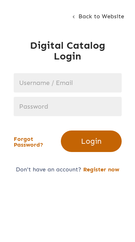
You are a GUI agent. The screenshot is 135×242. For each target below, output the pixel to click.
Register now (101, 169)
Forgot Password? (28, 142)
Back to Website (100, 16)
